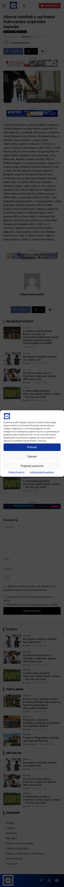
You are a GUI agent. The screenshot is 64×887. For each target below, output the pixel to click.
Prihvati (32, 447)
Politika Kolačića (16, 472)
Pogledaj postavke (32, 465)
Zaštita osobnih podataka (42, 472)
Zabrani (32, 456)
